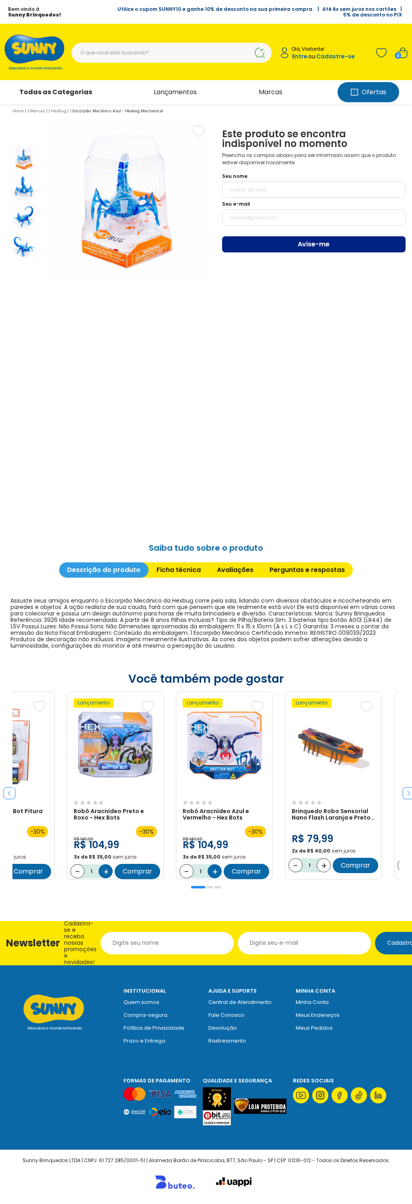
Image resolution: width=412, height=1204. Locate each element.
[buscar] (259, 53)
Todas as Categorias (55, 92)
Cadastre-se (335, 56)
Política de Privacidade (154, 1028)
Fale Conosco (226, 1015)
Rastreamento (227, 1041)
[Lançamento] (115, 792)
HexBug (58, 110)
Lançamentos (175, 92)
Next (406, 790)
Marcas (270, 92)
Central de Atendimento (240, 1002)
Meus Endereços (318, 1015)
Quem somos (141, 1002)
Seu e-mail (236, 203)
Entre (299, 56)
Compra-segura (145, 1015)
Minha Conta (312, 1002)
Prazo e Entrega (144, 1041)
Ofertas (374, 92)
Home (18, 110)
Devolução (222, 1028)
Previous (6, 790)
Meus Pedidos (314, 1028)
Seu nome (234, 176)
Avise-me (314, 244)
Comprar (28, 871)
